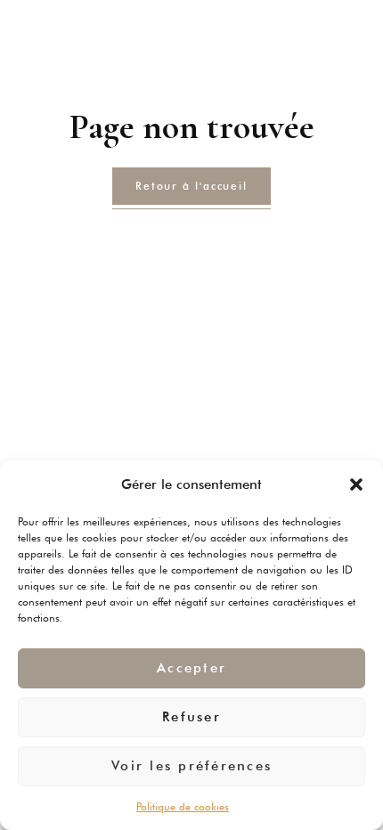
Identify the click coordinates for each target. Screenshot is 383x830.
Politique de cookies (182, 806)
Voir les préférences (191, 766)
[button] (356, 484)
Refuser (191, 717)
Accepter (191, 668)
